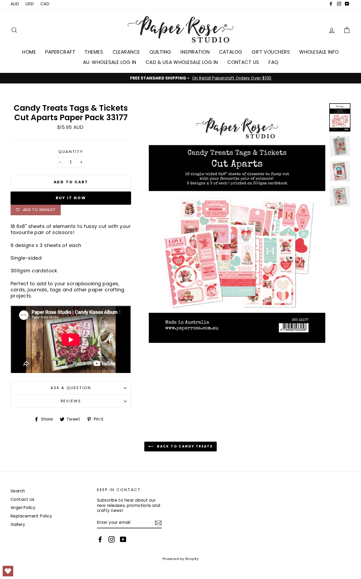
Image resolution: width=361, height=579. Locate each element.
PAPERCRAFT (60, 52)
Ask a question (70, 387)
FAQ (273, 62)
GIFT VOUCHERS (271, 52)
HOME (29, 52)
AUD (15, 4)
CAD (44, 4)
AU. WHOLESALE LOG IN (109, 62)
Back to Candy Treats (184, 446)
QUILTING (160, 52)
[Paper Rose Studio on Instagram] (111, 539)
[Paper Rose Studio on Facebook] (100, 539)
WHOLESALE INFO (319, 52)
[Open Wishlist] (8, 571)
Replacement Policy (31, 516)
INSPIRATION (195, 52)
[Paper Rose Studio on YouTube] (123, 539)
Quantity (70, 151)
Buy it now (71, 197)
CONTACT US (243, 62)
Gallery (18, 524)
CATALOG (230, 52)
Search (18, 491)
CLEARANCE (126, 52)
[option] (180, 78)
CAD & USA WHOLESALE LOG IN (182, 62)
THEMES (94, 52)
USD (30, 4)
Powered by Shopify (180, 559)
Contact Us (23, 499)
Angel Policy (23, 507)
